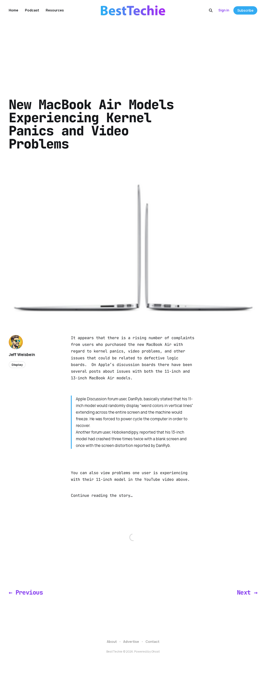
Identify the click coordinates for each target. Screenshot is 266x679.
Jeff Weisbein (22, 354)
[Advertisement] (133, 52)
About (112, 641)
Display (17, 364)
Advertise (131, 641)
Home (13, 10)
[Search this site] (211, 10)
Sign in (223, 10)
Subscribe (245, 10)
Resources (55, 10)
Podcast (32, 10)
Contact (152, 641)
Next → (247, 592)
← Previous (26, 592)
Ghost (155, 651)
